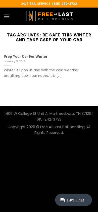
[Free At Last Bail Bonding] (49, 16)
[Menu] (7, 16)
